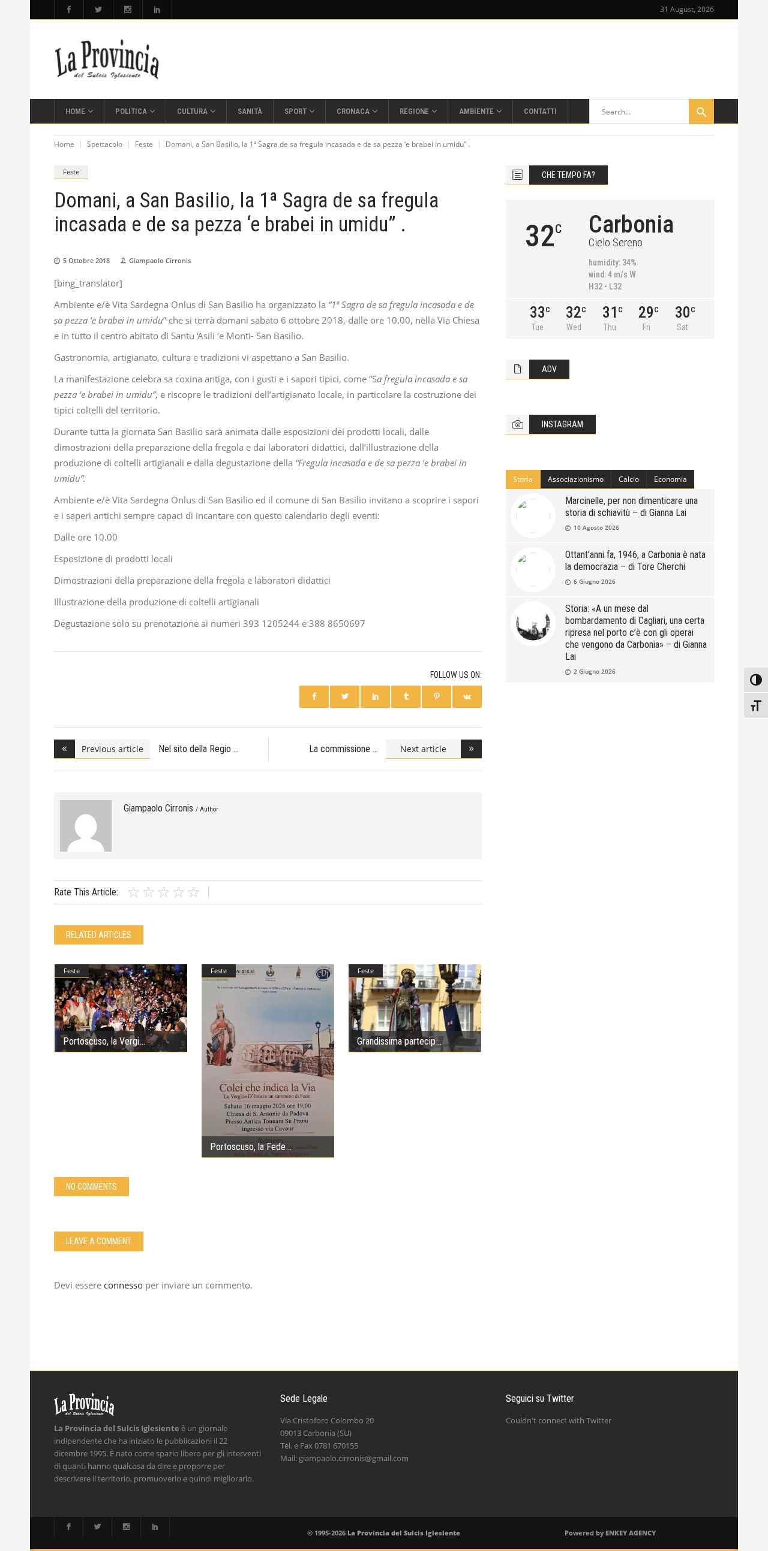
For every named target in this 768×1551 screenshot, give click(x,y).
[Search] (701, 111)
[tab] (523, 479)
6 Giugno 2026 (595, 581)
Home (64, 144)
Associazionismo (576, 479)
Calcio (629, 479)
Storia (523, 479)
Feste (144, 144)
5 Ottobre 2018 (86, 260)
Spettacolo (104, 144)
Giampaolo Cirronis (160, 260)
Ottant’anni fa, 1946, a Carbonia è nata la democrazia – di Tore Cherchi (635, 560)
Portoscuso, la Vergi (101, 1041)
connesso (123, 1285)
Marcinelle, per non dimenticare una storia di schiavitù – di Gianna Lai (631, 506)
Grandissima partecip (396, 1041)
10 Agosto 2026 (596, 527)
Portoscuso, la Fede (248, 1146)
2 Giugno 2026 (595, 671)
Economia (670, 479)
